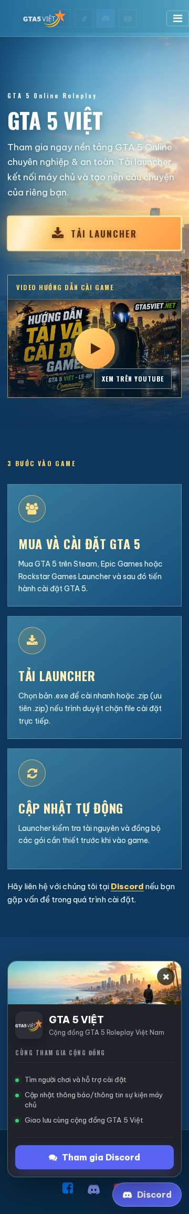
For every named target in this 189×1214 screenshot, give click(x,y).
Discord (127, 886)
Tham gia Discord (101, 1157)
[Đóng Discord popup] (166, 976)
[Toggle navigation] (177, 18)
